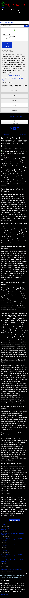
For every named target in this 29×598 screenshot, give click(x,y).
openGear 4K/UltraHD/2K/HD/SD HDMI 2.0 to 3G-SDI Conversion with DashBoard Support (14, 78)
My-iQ (13, 22)
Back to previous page (15, 116)
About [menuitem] (20, 13)
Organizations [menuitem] (6, 13)
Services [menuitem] (4, 10)
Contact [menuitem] (14, 13)
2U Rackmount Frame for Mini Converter (12, 565)
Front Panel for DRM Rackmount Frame (11, 569)
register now (4, 594)
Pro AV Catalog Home (5, 22)
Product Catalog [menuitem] (14, 10)
